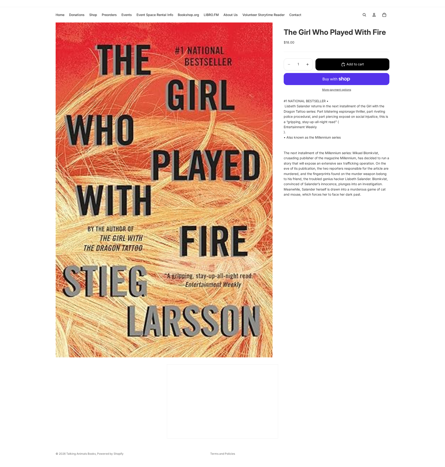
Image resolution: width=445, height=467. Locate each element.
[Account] (374, 15)
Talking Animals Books (81, 453)
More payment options (336, 90)
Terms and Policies (222, 453)
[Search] (364, 15)
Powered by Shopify (110, 453)
